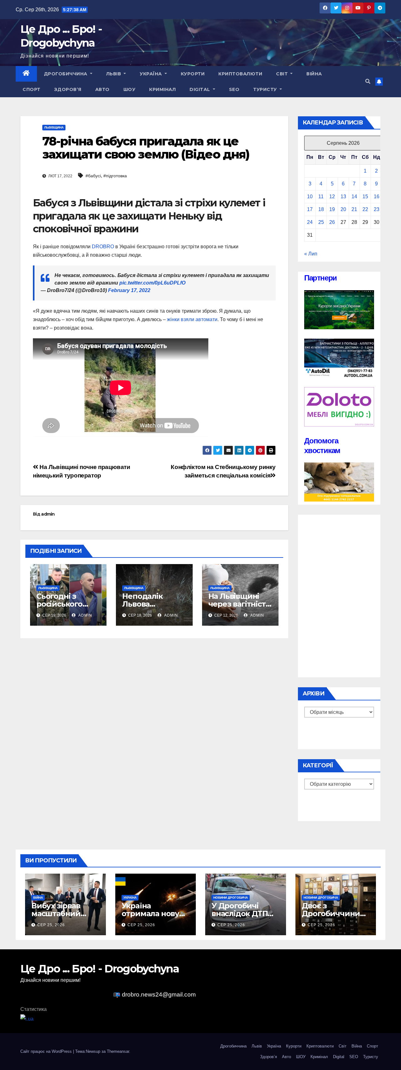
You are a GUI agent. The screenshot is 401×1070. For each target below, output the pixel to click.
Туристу (265, 89)
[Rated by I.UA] (27, 1018)
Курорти (193, 74)
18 (321, 209)
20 (343, 209)
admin (48, 514)
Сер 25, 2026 (51, 925)
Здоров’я (67, 89)
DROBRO (103, 246)
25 (321, 222)
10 (310, 196)
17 (310, 209)
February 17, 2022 (129, 290)
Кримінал (162, 89)
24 (310, 222)
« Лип (310, 253)
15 (365, 196)
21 (354, 209)
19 (332, 209)
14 (354, 196)
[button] (367, 81)
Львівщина (54, 127)
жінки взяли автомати (192, 319)
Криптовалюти (240, 74)
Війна (314, 74)
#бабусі (93, 175)
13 (343, 196)
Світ (282, 74)
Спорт (31, 89)
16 (376, 196)
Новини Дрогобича (230, 897)
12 (332, 196)
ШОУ (129, 89)
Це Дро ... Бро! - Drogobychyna (99, 968)
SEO (234, 89)
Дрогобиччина (66, 74)
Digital (200, 89)
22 (365, 209)
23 (376, 209)
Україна (151, 74)
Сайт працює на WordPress (46, 1051)
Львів (114, 74)
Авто (102, 89)
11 (321, 196)
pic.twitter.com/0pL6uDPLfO (152, 282)
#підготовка (115, 175)
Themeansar (118, 1051)
